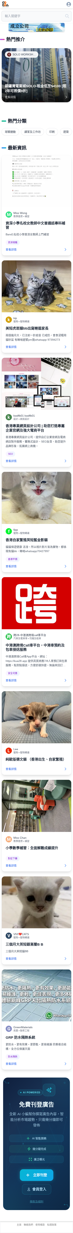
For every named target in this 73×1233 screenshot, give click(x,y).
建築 (66, 131)
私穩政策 (51, 1224)
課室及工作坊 (32, 131)
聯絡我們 (28, 1224)
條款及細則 (36, 1201)
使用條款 (40, 1224)
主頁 (19, 1224)
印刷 (52, 131)
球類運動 (10, 131)
